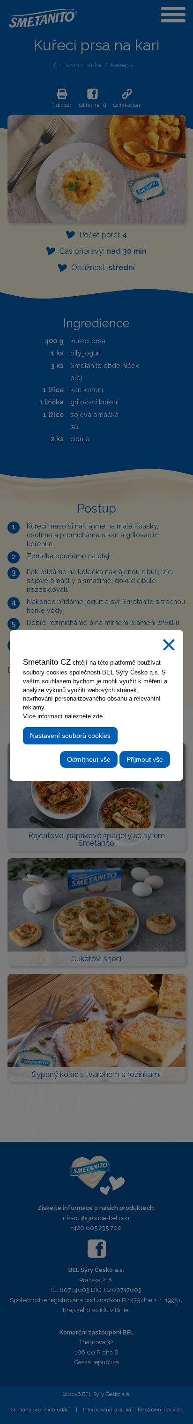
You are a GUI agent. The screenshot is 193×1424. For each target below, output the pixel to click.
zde (98, 716)
